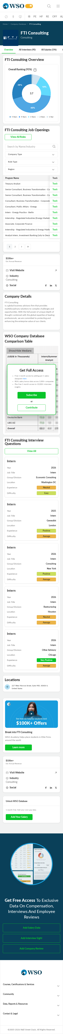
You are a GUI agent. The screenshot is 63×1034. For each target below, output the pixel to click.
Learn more (18, 747)
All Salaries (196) (49, 50)
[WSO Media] (20, 16)
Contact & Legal (10, 1014)
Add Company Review (31, 949)
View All (31, 451)
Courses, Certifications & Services (18, 984)
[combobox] (31, 154)
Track (54, 184)
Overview (8, 50)
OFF (54, 16)
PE (34, 16)
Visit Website (17, 270)
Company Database (18, 24)
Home (5, 24)
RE (47, 16)
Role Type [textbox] (12, 162)
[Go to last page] (28, 246)
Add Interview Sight (31, 938)
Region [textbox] (11, 169)
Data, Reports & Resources (15, 1004)
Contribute (31, 408)
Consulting (11, 280)
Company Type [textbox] (15, 154)
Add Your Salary (19, 817)
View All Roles (18, 137)
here (24, 379)
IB (29, 16)
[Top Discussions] (13, 16)
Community (8, 994)
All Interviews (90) (27, 50)
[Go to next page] (21, 246)
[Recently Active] (6, 16)
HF (41, 16)
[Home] (13, 6)
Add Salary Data (31, 928)
